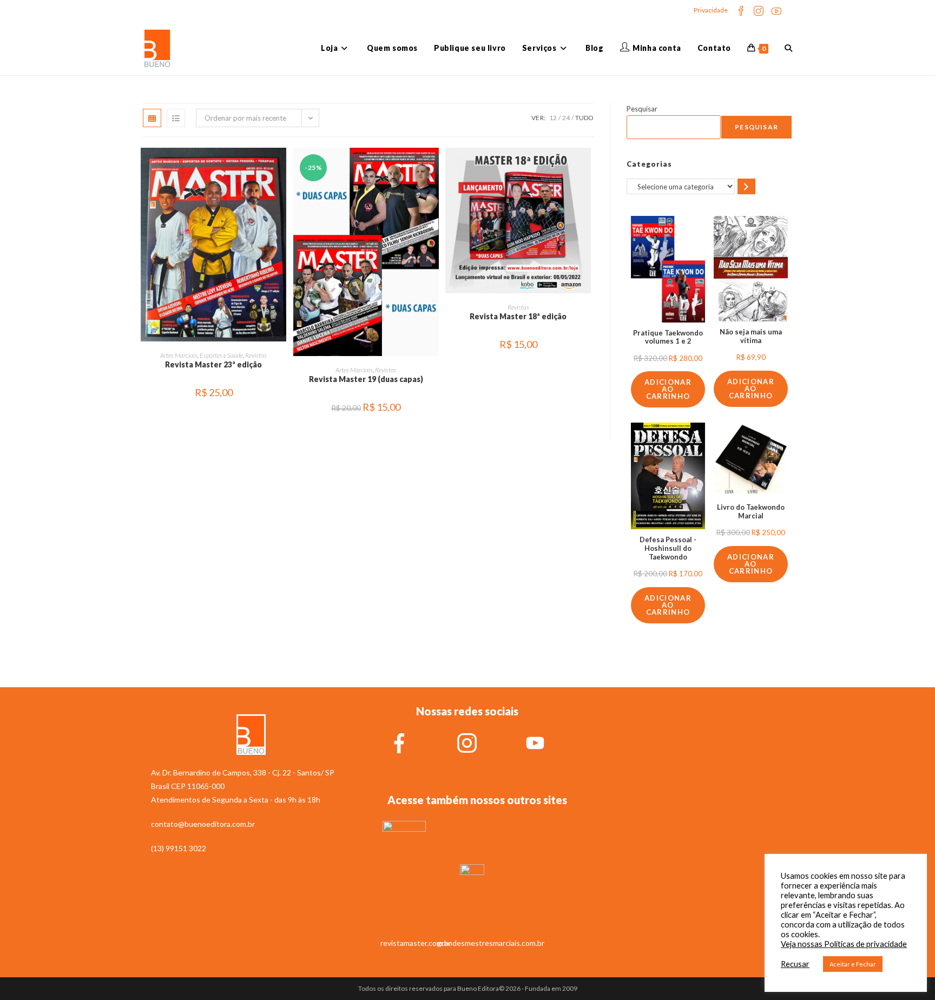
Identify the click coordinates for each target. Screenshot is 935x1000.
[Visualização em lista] (176, 118)
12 (553, 118)
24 (566, 118)
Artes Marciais (178, 355)
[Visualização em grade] (152, 118)
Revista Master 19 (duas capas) (366, 379)
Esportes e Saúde (221, 355)
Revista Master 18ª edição (518, 316)
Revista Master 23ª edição (213, 364)
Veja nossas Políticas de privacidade (844, 944)
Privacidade (711, 10)
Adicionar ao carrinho (668, 389)
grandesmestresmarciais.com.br (490, 943)
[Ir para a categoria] (746, 186)
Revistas (256, 355)
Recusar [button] (795, 964)
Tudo (584, 118)
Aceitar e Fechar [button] (852, 964)
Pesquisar (642, 108)
